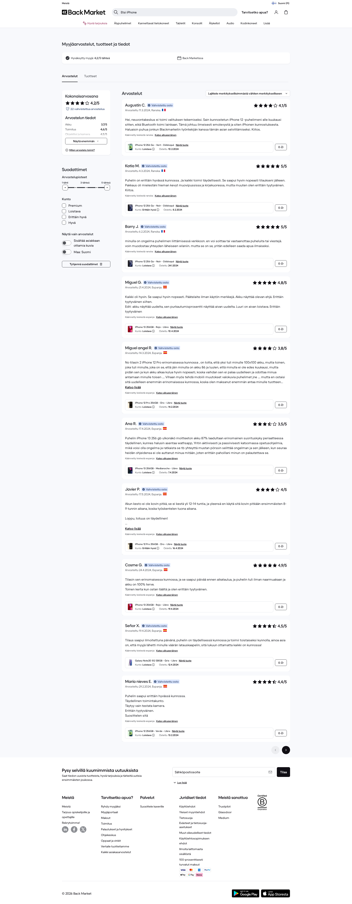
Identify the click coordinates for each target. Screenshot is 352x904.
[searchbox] (178, 12)
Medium (223, 818)
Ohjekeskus (108, 835)
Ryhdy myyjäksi (111, 806)
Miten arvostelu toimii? (82, 150)
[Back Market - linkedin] (65, 829)
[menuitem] (122, 23)
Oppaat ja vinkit (111, 840)
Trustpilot (224, 806)
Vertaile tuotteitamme (115, 846)
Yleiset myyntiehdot (192, 812)
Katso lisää (133, 387)
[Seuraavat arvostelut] (286, 750)
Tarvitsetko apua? (255, 12)
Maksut (105, 818)
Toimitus (106, 823)
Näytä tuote (182, 144)
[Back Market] (83, 12)
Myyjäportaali (109, 812)
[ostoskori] (286, 12)
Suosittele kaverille (152, 806)
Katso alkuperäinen (165, 134)
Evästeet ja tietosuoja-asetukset (193, 825)
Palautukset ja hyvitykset (116, 829)
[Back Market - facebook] (74, 829)
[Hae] (116, 12)
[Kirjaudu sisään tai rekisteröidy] (276, 12)
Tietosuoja (185, 818)
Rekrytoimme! (71, 823)
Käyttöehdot (187, 806)
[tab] (70, 76)
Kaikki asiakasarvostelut (116, 852)
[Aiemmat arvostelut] (275, 750)
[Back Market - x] (83, 829)
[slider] (65, 187)
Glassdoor (225, 812)
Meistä (66, 806)
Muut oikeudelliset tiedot (195, 833)
